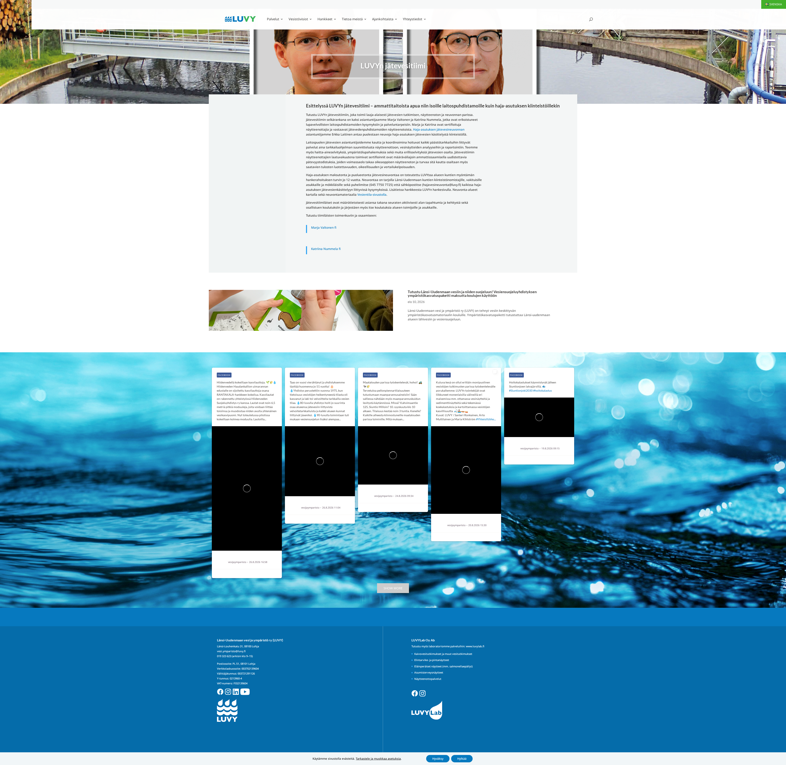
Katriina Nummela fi (326, 249)
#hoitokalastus (542, 390)
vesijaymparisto (237, 562)
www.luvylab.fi (475, 646)
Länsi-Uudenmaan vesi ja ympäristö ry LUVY (252, 557)
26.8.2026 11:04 (331, 507)
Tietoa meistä (352, 19)
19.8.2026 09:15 (550, 448)
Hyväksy (437, 758)
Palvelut (273, 19)
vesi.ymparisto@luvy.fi (231, 651)
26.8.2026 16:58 (258, 562)
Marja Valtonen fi (323, 227)
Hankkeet (324, 19)
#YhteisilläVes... (486, 419)
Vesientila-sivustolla (371, 194)
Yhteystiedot (412, 19)
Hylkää (461, 758)
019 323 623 (224, 656)
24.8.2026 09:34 (404, 496)
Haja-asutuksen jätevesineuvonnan (438, 129)
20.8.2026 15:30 (477, 525)
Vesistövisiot (298, 19)
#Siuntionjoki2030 (521, 390)
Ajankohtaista (382, 19)
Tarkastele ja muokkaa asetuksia (378, 758)
